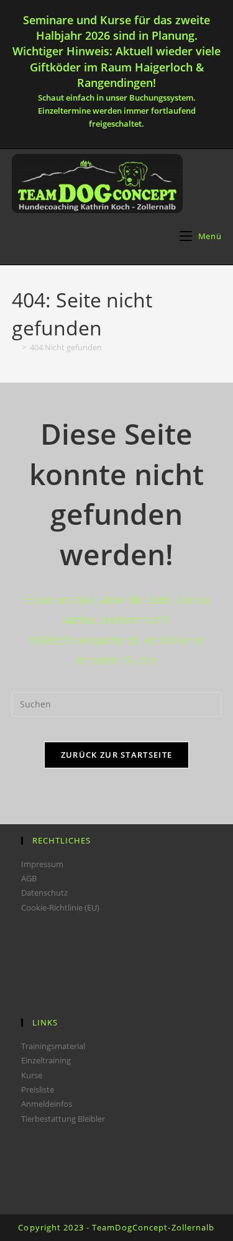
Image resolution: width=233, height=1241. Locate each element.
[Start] (15, 347)
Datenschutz (44, 892)
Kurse (31, 1075)
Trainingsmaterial (53, 1046)
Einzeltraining (46, 1060)
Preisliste (37, 1089)
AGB (29, 878)
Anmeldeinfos (46, 1103)
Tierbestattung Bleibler (63, 1118)
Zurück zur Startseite (116, 754)
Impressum (42, 864)
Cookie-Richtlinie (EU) (60, 907)
